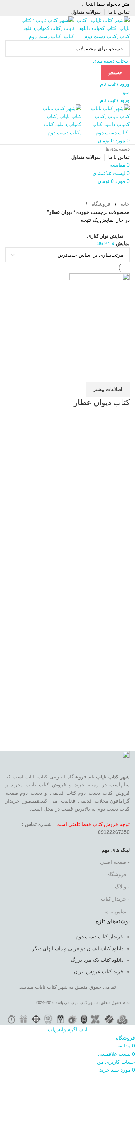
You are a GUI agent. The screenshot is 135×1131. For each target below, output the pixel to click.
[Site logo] (102, 28)
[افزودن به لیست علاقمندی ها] (82, 373)
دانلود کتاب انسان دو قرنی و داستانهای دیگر (77, 948)
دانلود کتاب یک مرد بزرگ (97, 960)
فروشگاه (101, 204)
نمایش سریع (101, 373)
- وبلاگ (122, 886)
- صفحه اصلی (115, 862)
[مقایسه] (121, 373)
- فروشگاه (118, 874)
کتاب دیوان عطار (102, 402)
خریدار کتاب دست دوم (99, 936)
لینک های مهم (116, 850)
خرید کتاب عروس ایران (98, 971)
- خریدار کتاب (115, 899)
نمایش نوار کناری (105, 235)
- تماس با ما (117, 911)
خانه (125, 204)
